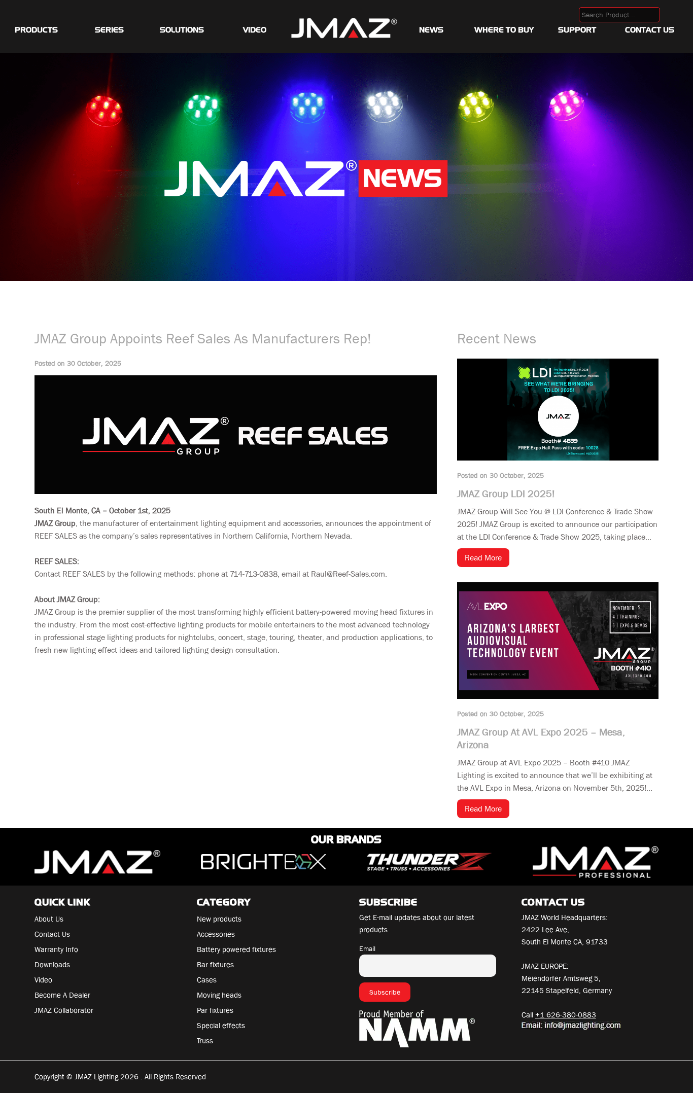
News (431, 30)
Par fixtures (215, 1010)
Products (36, 30)
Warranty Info (56, 949)
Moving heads (219, 995)
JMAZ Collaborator (63, 1010)
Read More (483, 557)
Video (254, 30)
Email (367, 948)
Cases (207, 980)
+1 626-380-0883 (565, 1015)
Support (577, 30)
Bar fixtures (215, 965)
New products (219, 919)
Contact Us (649, 30)
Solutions (182, 30)
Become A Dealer (62, 995)
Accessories (216, 934)
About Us (48, 919)
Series (109, 30)
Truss (205, 1041)
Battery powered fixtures (236, 949)
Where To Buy (504, 30)
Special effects (221, 1025)
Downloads (52, 965)
